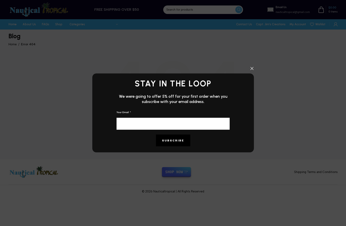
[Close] (252, 68)
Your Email (123, 112)
